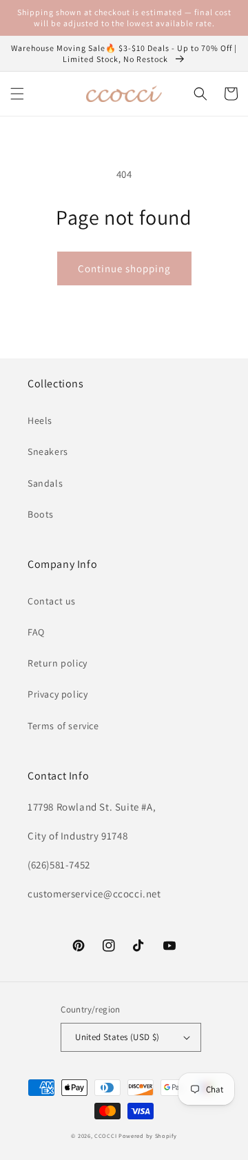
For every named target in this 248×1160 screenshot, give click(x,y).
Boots (41, 514)
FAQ (36, 632)
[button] (17, 94)
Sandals (45, 483)
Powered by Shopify (147, 1135)
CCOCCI (105, 1135)
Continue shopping (124, 268)
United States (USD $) (117, 1037)
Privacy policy (57, 694)
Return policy (57, 663)
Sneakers (48, 451)
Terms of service (63, 726)
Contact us (52, 601)
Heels (40, 420)
